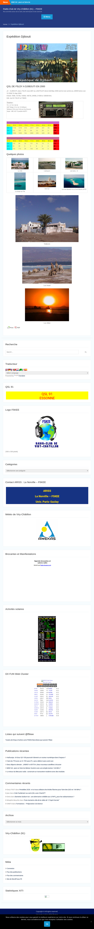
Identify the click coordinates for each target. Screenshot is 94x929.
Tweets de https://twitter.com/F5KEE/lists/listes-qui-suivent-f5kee (28, 740)
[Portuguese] (15, 370)
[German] (9, 370)
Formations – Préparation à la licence (29, 804)
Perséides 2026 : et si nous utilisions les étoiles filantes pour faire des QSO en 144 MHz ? (50, 789)
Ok (47, 924)
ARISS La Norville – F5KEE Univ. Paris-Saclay (47, 496)
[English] (6, 370)
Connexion (10, 868)
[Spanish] (26, 370)
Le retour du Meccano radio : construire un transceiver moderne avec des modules (36, 772)
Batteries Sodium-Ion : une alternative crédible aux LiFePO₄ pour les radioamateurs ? (44, 797)
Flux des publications (14, 872)
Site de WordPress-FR (14, 879)
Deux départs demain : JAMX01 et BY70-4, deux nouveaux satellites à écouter (34, 764)
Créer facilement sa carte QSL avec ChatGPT (30, 793)
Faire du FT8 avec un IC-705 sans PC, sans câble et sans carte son (30, 761)
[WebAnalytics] (47, 897)
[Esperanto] (20, 370)
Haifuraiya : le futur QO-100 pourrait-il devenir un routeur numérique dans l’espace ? (36, 757)
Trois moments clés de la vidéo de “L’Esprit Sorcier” (41, 800)
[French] (12, 370)
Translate (21, 376)
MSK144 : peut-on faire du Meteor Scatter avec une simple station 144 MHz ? (34, 768)
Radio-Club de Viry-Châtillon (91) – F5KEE (22, 9)
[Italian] (23, 370)
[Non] (91, 921)
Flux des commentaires (15, 875)
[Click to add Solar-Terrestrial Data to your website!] (47, 661)
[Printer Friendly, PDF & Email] (14, 327)
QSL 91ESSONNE (47, 396)
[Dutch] (17, 370)
